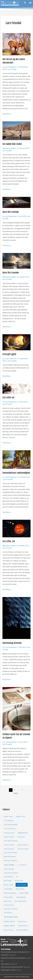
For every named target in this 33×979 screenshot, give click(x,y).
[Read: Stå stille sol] (16, 388)
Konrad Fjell (19, 880)
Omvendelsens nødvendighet (16, 473)
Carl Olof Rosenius (9, 828)
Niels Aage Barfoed (20, 901)
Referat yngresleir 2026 (8, 970)
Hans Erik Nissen (10, 856)
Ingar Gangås (9, 865)
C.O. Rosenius (8, 820)
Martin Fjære (24, 893)
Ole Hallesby (8, 912)
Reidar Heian (22, 921)
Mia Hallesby (21, 897)
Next (16, 793)
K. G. (17, 877)
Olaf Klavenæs (8, 905)
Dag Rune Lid (22, 833)
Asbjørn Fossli (20, 816)
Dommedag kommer (12, 643)
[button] (25, 2)
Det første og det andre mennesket (13, 61)
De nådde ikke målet (12, 144)
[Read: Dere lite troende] (16, 202)
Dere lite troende (10, 212)
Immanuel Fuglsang (10, 860)
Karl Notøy (7, 880)
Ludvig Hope (8, 889)
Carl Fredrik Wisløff (10, 824)
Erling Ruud (21, 837)
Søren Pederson (23, 926)
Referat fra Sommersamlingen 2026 (11, 967)
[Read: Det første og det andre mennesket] (16, 44)
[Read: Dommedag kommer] (16, 618)
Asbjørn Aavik (8, 816)
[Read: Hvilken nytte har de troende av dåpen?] (16, 708)
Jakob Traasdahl (9, 869)
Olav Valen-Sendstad (10, 909)
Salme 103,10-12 (5, 964)
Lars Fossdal (11, 69)
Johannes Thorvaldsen (11, 873)
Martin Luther (8, 897)
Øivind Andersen (23, 930)
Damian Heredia (9, 837)
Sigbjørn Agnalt (9, 926)
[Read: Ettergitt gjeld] (16, 342)
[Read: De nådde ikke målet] (16, 130)
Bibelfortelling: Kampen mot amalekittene (13, 958)
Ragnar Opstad (9, 921)
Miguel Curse (8, 901)
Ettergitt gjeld (9, 354)
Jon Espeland (8, 877)
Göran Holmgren (9, 849)
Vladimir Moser (8, 930)
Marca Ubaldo (20, 889)
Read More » (6, 113)
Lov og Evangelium (9, 67)
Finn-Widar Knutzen (11, 841)
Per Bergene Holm (11, 917)
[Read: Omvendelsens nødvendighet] (16, 459)
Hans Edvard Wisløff (10, 852)
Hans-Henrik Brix (23, 849)
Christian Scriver (9, 833)
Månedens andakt (9, 148)
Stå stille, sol (8, 541)
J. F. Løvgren (22, 865)
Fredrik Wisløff (9, 845)
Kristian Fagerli (9, 885)
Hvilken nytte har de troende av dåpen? (16, 736)
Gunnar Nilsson (23, 845)
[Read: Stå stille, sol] (16, 528)
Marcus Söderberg (10, 893)
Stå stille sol (8, 398)
